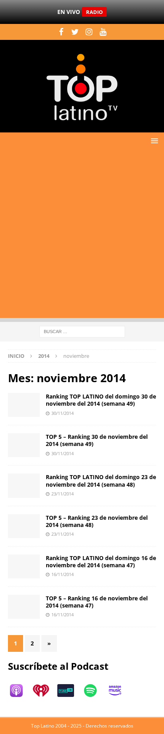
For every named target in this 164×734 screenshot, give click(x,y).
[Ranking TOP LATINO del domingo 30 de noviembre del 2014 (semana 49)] (24, 405)
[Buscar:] (82, 331)
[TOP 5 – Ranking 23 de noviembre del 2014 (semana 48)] (24, 526)
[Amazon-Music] (119, 690)
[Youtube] (103, 32)
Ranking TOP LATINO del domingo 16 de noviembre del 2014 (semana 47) (101, 561)
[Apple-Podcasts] (20, 690)
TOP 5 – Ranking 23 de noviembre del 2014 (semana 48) (97, 521)
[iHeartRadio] (45, 690)
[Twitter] (75, 32)
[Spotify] (94, 690)
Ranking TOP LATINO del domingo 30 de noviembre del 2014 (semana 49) (101, 400)
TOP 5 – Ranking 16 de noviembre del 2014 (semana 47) (97, 601)
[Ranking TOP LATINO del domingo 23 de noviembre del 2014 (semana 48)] (24, 485)
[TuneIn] (69, 690)
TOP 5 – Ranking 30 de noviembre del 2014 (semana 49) (97, 440)
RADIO (94, 12)
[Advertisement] (82, 236)
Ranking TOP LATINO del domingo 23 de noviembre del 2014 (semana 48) (101, 480)
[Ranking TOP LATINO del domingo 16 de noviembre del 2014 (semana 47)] (24, 566)
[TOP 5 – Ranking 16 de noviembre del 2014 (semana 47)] (24, 607)
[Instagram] (89, 32)
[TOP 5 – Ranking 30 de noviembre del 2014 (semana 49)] (24, 445)
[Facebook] (61, 32)
